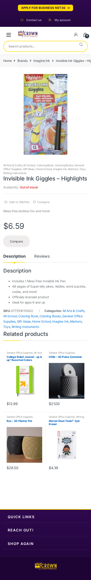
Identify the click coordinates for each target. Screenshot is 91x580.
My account (63, 20)
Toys (82, 169)
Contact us (34, 20)
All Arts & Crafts (12, 165)
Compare (43, 202)
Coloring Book (45, 165)
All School (29, 165)
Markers (73, 169)
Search (81, 46)
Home (7, 61)
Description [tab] (14, 256)
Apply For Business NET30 (43, 8)
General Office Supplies (20, 352)
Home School (44, 169)
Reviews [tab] (41, 256)
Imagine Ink (41, 61)
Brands (22, 61)
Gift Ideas (28, 169)
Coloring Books (64, 165)
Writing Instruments (14, 173)
